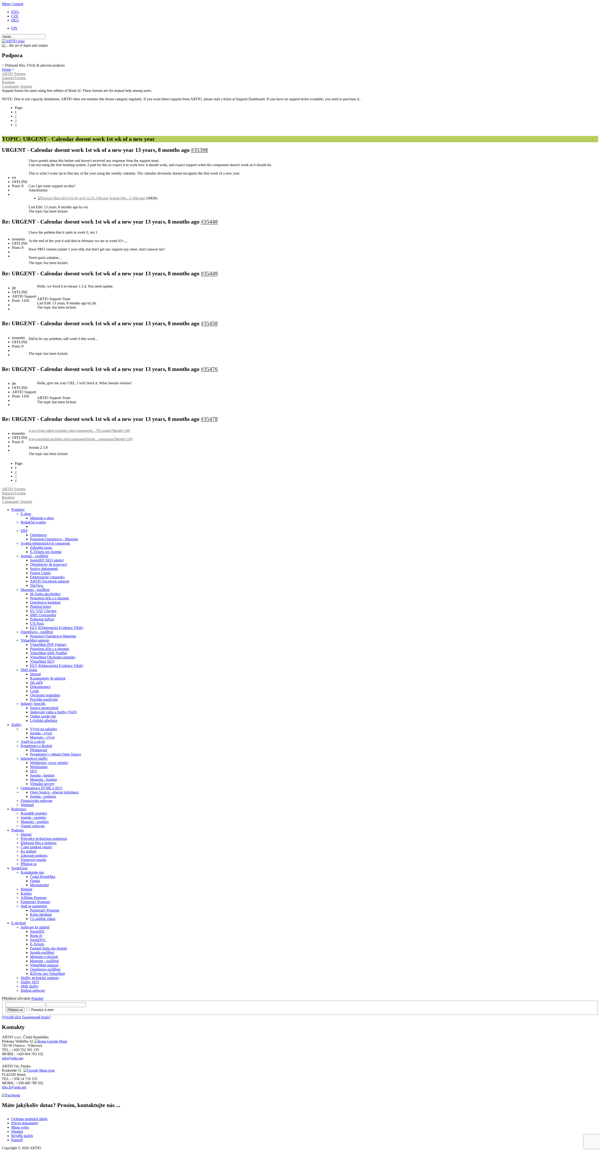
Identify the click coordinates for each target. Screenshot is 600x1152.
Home (6, 69)
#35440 (209, 222)
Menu (6, 4)
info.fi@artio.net (14, 1087)
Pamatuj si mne (42, 1010)
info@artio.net (12, 1058)
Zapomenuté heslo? (36, 1017)
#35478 (209, 419)
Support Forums (14, 78)
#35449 (209, 273)
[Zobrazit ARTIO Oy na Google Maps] (38, 1070)
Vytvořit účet (11, 1017)
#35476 (209, 369)
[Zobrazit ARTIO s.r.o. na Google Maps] (50, 1041)
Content (17, 4)
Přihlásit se (15, 1010)
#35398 (199, 150)
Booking (8, 82)
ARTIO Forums (14, 74)
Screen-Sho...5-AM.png (127, 198)
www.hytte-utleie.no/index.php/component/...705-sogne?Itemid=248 (79, 431)
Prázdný (37, 998)
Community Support (17, 86)
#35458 (209, 323)
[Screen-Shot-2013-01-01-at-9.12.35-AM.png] (73, 198)
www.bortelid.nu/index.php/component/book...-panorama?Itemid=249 (80, 439)
